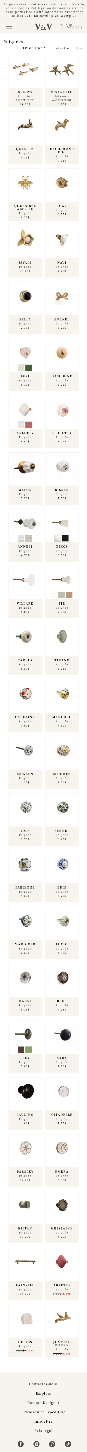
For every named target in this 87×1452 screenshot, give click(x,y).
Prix (80, 48)
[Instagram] (37, 1446)
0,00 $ (77, 27)
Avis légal (43, 1430)
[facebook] (21, 1446)
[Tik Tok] (68, 1446)
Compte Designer (43, 1402)
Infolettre (43, 1421)
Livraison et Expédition (43, 1412)
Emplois (43, 1393)
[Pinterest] (52, 1446)
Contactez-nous (43, 1384)
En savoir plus (46, 15)
